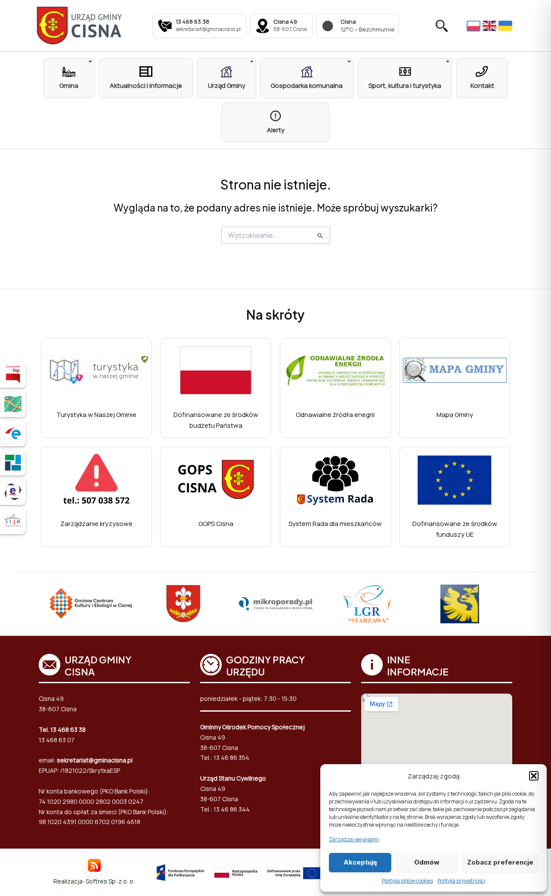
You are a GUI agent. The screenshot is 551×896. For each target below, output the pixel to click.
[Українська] (506, 25)
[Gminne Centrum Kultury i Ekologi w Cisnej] (91, 604)
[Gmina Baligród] (183, 604)
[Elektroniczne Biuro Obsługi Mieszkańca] (13, 492)
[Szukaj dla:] (275, 235)
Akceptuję (360, 862)
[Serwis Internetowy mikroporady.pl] (275, 604)
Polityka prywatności (461, 880)
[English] (490, 25)
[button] (533, 776)
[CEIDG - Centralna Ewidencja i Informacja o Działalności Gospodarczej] (13, 463)
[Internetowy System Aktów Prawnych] (13, 521)
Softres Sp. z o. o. (110, 881)
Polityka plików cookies (407, 880)
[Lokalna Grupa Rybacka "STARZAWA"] (368, 604)
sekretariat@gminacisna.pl (95, 760)
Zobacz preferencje (500, 862)
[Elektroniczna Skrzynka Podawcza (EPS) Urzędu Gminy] (13, 433)
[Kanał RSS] (94, 864)
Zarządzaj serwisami (354, 839)
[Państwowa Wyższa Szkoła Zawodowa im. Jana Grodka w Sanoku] (459, 604)
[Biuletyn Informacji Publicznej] (13, 375)
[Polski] (475, 25)
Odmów (427, 862)
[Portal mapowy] (13, 404)
